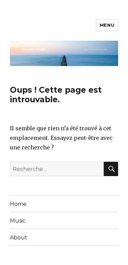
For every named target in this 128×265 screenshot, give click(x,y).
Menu (107, 25)
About (18, 237)
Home (18, 204)
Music (18, 220)
